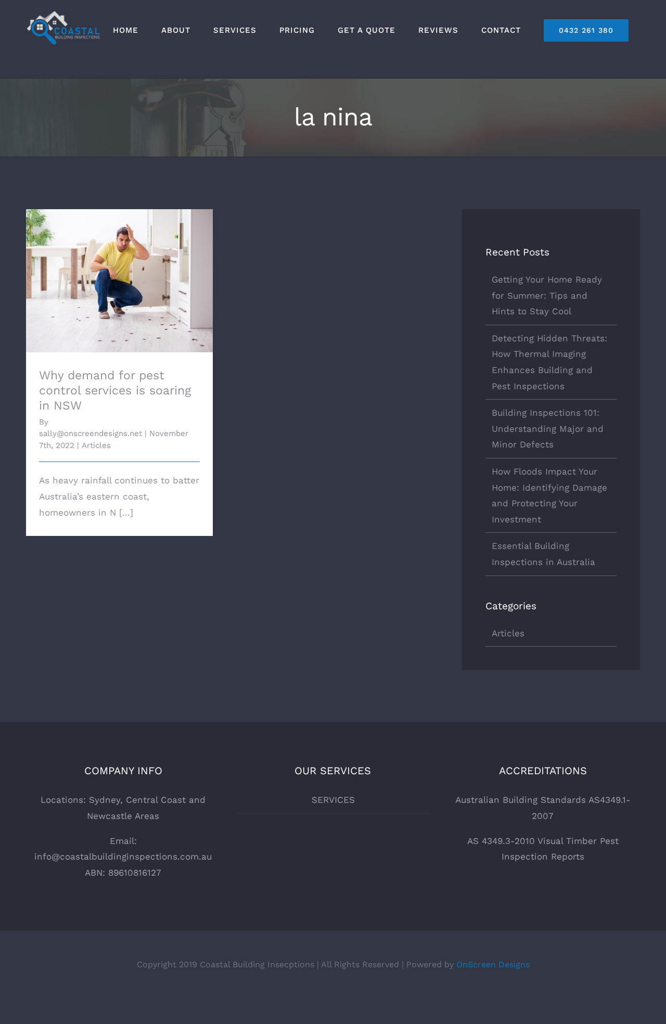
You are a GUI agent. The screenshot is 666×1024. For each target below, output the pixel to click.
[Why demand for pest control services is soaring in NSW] (119, 280)
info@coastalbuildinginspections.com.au (123, 856)
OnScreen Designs (493, 964)
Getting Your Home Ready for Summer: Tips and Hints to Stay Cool (547, 295)
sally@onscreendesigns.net (90, 433)
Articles (96, 445)
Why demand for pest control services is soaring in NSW (119, 266)
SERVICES (333, 800)
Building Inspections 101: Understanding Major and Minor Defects (548, 428)
